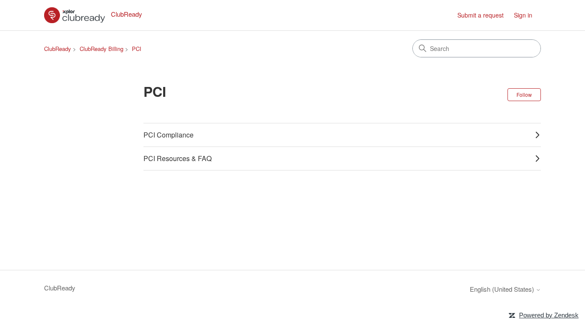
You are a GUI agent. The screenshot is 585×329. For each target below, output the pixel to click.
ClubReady (57, 49)
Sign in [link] (523, 15)
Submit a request (480, 15)
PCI (136, 49)
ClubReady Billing (101, 49)
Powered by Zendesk (549, 315)
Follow (524, 94)
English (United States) (503, 289)
